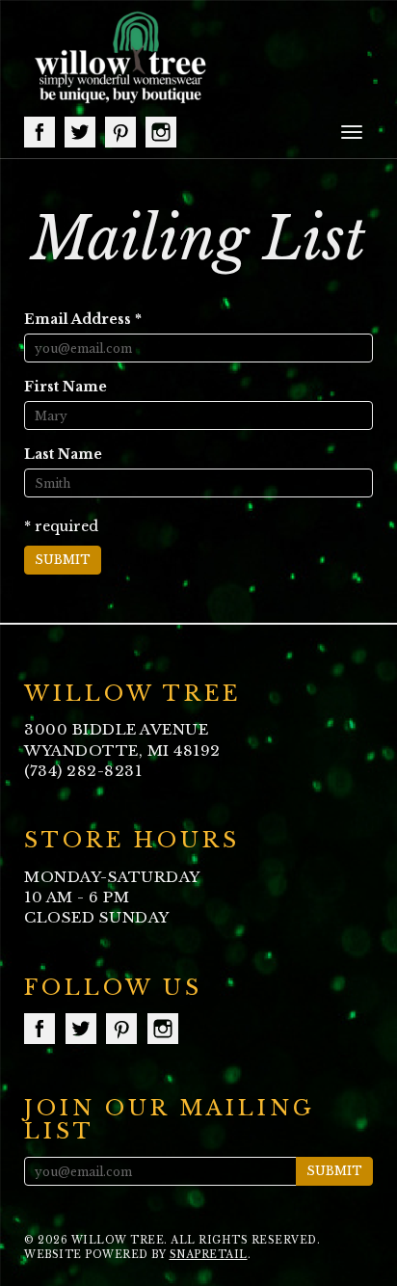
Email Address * (83, 319)
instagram (161, 132)
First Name (65, 386)
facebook (39, 132)
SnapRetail (209, 1254)
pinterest (120, 132)
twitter (80, 132)
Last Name (63, 454)
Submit (63, 559)
